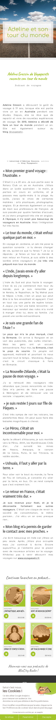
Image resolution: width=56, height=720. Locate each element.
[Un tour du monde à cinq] (41, 634)
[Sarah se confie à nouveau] (14, 634)
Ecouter (8, 616)
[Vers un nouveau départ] (41, 596)
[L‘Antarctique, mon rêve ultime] (14, 596)
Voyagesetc (16, 132)
